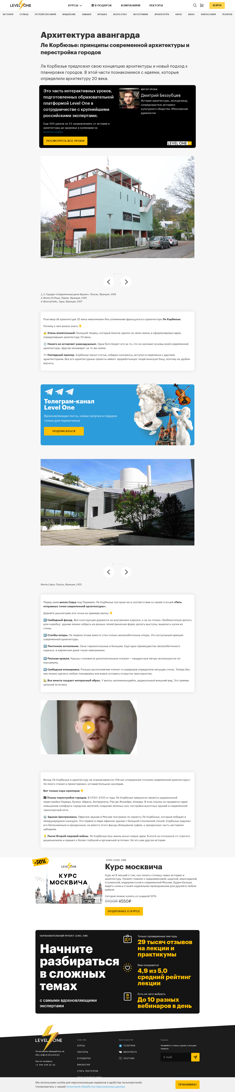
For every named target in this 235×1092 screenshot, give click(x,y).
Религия (227, 14)
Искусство (120, 14)
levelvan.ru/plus (53, 131)
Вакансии (83, 1065)
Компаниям (130, 5)
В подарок (103, 5)
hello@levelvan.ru (47, 1055)
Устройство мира (45, 14)
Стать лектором (87, 1071)
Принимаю (187, 1084)
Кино (178, 14)
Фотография (140, 14)
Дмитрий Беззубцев (161, 95)
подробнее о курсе (124, 911)
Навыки (86, 14)
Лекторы (156, 5)
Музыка (102, 14)
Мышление (69, 14)
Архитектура (161, 14)
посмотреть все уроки (65, 141)
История (8, 14)
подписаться (64, 431)
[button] (126, 281)
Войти (217, 5)
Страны (24, 14)
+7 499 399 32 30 (45, 1065)
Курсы (73, 5)
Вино (191, 14)
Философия (208, 14)
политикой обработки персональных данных (95, 1086)
